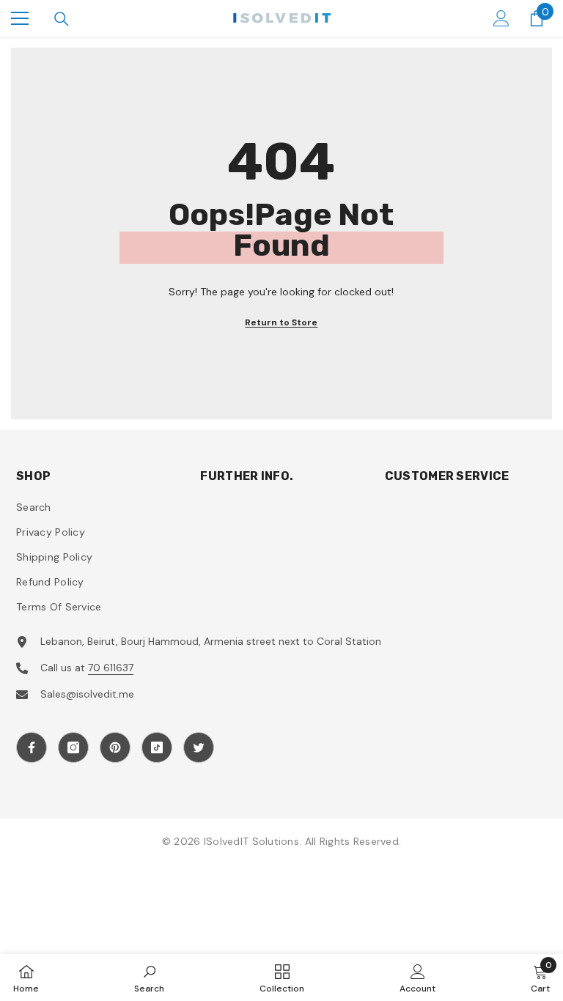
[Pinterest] (115, 747)
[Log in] (501, 18)
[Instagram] (73, 747)
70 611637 (110, 667)
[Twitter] (198, 747)
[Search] (61, 19)
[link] (149, 977)
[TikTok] (156, 747)
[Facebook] (31, 747)
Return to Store (281, 322)
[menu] (20, 18)
